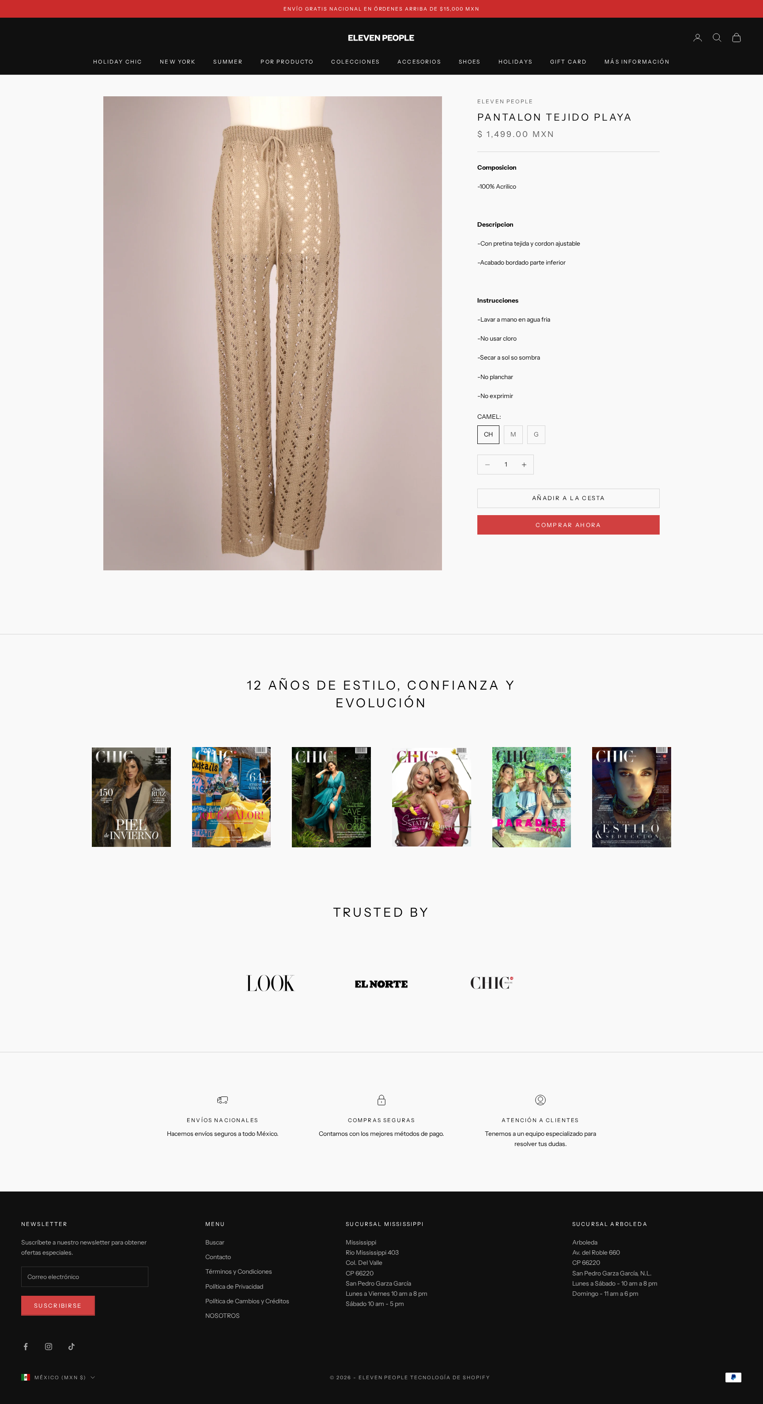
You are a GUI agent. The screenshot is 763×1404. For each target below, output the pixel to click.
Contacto (218, 1257)
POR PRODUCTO (287, 62)
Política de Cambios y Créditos (247, 1301)
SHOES (470, 62)
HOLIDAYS (516, 62)
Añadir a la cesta (568, 498)
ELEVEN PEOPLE (505, 101)
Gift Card (568, 62)
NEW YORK (178, 62)
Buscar (214, 1242)
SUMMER (228, 62)
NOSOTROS (222, 1316)
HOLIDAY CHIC (117, 62)
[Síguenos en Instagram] (48, 1346)
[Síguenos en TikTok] (71, 1346)
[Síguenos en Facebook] (25, 1346)
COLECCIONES (355, 62)
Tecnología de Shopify (450, 1377)
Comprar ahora (568, 524)
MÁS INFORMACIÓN (636, 62)
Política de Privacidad (234, 1286)
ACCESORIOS (419, 62)
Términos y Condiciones (238, 1271)
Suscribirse (58, 1305)
